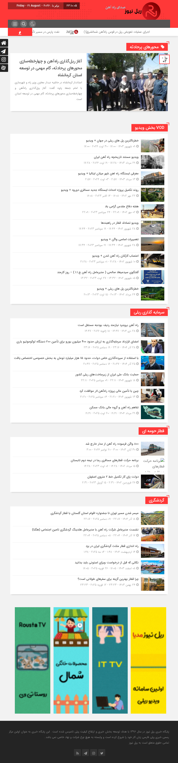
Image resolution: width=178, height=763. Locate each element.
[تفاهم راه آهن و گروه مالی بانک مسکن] (89, 411)
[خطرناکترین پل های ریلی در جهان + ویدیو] (89, 145)
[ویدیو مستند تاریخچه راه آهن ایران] (89, 162)
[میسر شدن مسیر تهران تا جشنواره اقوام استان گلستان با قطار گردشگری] (89, 518)
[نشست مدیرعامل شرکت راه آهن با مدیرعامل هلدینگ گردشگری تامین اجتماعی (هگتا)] (89, 534)
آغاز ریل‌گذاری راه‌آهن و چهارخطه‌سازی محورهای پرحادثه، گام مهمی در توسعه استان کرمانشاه (50, 68)
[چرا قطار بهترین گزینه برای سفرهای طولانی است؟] (89, 583)
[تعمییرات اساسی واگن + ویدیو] (89, 244)
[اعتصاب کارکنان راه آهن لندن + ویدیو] (89, 260)
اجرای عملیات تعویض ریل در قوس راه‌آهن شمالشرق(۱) (137, 31)
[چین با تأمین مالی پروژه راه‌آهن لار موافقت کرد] (89, 396)
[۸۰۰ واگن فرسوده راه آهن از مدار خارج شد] (89, 449)
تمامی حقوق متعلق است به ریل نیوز (149, 743)
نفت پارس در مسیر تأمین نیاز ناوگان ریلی (54, 31)
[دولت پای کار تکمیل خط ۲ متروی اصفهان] (89, 480)
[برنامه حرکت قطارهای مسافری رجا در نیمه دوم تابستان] (89, 465)
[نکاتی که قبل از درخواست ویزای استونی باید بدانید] (89, 567)
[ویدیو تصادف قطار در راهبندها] (89, 228)
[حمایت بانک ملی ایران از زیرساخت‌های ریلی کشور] (89, 379)
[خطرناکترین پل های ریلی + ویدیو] (89, 292)
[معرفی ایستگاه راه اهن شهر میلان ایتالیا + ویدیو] (89, 178)
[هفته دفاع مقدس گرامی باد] (89, 211)
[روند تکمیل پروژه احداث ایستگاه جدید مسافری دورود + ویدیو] (89, 195)
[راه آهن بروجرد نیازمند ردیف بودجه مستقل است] (89, 330)
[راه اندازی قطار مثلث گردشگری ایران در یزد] (89, 551)
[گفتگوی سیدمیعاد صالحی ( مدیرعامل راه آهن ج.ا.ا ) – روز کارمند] (89, 277)
